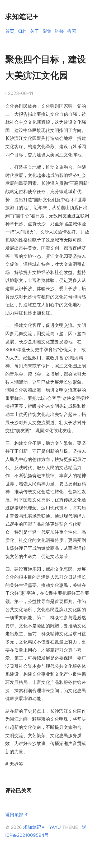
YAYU (55, 827)
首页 (9, 31)
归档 (22, 31)
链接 (59, 31)
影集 (46, 31)
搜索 (71, 31)
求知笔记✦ (34, 827)
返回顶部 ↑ (17, 814)
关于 (34, 31)
